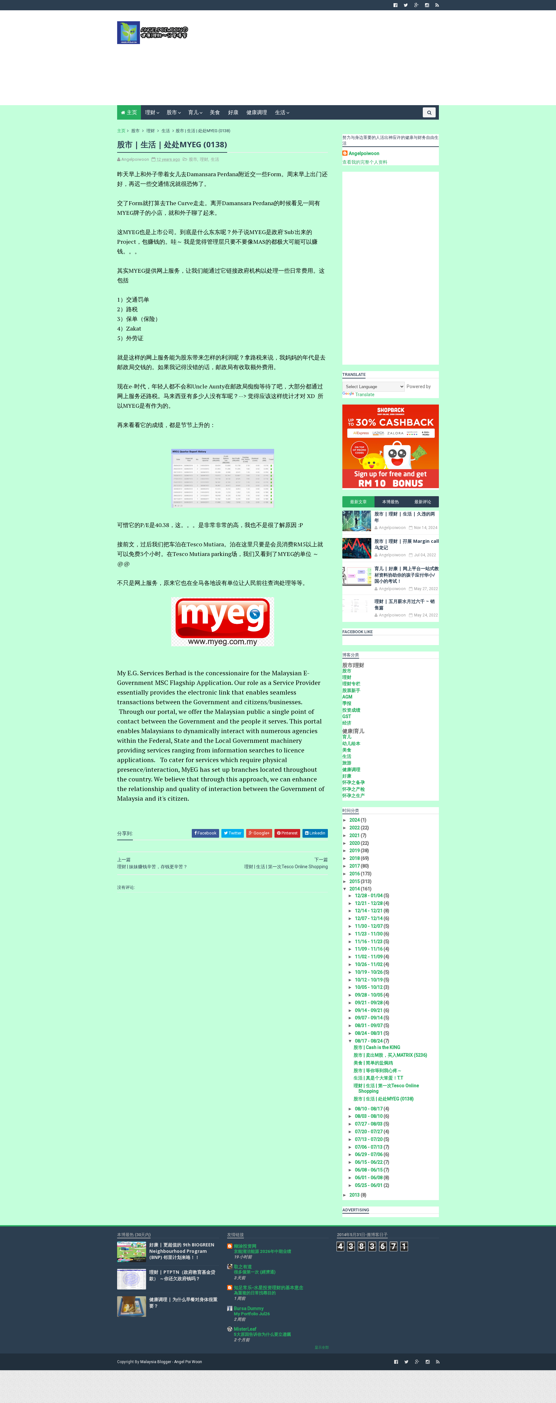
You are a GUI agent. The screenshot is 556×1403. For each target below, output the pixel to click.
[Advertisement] (321, 60)
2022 (355, 827)
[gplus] (416, 5)
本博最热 (390, 501)
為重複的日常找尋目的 (255, 1292)
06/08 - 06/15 (369, 1169)
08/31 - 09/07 (369, 1025)
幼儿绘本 (351, 743)
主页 (132, 112)
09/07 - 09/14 (369, 1017)
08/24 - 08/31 (369, 1033)
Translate (365, 394)
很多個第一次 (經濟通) (254, 1272)
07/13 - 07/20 (369, 1139)
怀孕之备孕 (353, 782)
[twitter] (406, 5)
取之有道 (243, 1266)
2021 (355, 835)
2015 (355, 881)
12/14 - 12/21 (369, 910)
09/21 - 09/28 (369, 1002)
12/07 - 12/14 (369, 918)
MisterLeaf (245, 1329)
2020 (355, 843)
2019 (355, 850)
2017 (355, 866)
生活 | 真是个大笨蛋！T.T (378, 1077)
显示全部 (322, 1347)
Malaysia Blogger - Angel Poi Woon (171, 1362)
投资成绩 (351, 710)
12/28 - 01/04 (369, 895)
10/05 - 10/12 (369, 987)
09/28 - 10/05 (369, 995)
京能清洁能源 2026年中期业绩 (262, 1251)
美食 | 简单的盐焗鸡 (373, 1062)
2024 (355, 820)
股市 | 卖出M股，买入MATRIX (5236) (390, 1055)
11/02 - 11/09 (369, 956)
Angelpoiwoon (364, 153)
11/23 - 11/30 (369, 933)
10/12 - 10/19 (369, 979)
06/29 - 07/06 (369, 1154)
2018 (355, 858)
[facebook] (395, 5)
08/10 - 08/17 (369, 1108)
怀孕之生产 (353, 795)
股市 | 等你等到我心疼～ (378, 1070)
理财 (150, 112)
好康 (233, 112)
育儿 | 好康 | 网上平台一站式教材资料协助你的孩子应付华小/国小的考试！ (407, 574)
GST (346, 716)
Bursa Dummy (249, 1308)
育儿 (193, 112)
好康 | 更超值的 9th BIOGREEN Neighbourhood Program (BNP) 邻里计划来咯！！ (181, 1251)
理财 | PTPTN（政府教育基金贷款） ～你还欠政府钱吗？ (182, 1275)
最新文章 (358, 501)
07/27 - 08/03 (369, 1123)
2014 (355, 888)
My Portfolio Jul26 (252, 1313)
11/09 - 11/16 (369, 949)
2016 (355, 873)
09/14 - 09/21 (369, 1010)
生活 (280, 112)
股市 (172, 112)
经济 (346, 722)
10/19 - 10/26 (369, 972)
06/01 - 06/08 (369, 1177)
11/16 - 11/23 (369, 941)
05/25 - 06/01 (369, 1185)
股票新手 (351, 690)
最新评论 (422, 501)
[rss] (437, 5)
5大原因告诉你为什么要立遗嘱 (262, 1334)
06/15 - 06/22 (369, 1162)
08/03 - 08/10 (369, 1116)
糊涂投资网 (245, 1246)
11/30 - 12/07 (369, 926)
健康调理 (256, 112)
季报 (346, 703)
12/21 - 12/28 (369, 903)
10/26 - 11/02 (369, 964)
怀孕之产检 (353, 789)
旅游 (346, 762)
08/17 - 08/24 (369, 1040)
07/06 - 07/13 (369, 1147)
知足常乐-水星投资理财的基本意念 (268, 1287)
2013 (355, 1195)
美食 (215, 112)
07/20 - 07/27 (369, 1131)
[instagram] (427, 5)
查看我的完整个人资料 (364, 162)
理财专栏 (351, 683)
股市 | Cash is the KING (377, 1047)
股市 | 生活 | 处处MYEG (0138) (384, 1098)
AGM (347, 696)
